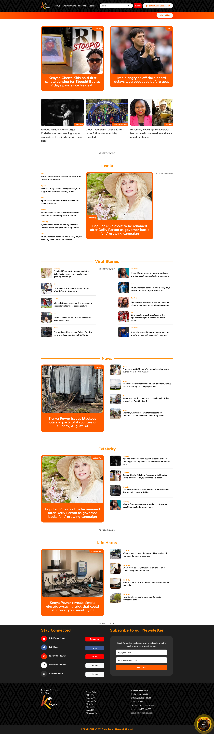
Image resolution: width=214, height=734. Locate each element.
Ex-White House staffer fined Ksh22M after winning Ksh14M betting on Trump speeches (147, 385)
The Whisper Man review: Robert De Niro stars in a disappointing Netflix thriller (73, 333)
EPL (169, 28)
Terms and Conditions (49, 690)
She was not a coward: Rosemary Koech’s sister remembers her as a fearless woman (150, 304)
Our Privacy (46, 693)
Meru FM (90, 704)
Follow (95, 656)
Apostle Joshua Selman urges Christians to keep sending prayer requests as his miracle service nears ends (146, 461)
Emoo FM (90, 710)
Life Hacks (96, 551)
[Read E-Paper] (204, 724)
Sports (92, 5)
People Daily (91, 692)
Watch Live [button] (165, 15)
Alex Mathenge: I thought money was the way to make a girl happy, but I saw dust (150, 333)
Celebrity (98, 28)
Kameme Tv (91, 698)
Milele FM (90, 695)
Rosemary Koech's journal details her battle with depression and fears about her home (151, 133)
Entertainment (69, 5)
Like (95, 648)
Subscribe (141, 667)
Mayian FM (90, 707)
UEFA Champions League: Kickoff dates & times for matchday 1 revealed (105, 133)
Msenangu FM (91, 713)
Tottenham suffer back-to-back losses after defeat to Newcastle (71, 290)
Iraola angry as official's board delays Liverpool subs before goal (141, 80)
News (57, 5)
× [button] (211, 717)
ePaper (137, 5)
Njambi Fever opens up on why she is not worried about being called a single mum (150, 274)
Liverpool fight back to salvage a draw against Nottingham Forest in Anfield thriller (148, 318)
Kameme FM (91, 701)
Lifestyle (82, 5)
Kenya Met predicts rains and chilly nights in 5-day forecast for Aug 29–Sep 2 (146, 399)
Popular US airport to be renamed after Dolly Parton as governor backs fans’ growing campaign (119, 230)
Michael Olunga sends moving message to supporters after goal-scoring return (73, 304)
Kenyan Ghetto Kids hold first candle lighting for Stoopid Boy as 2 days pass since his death (72, 82)
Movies (44, 209)
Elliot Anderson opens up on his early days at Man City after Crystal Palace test (150, 289)
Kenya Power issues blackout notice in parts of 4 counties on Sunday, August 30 (72, 422)
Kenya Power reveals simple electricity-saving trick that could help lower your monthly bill (72, 606)
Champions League (120, 124)
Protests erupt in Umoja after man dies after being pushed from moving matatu (146, 370)
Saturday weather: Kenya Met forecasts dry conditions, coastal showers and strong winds (143, 414)
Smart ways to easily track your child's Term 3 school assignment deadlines (144, 569)
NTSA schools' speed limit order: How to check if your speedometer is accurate (145, 554)
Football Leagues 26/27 (159, 5)
